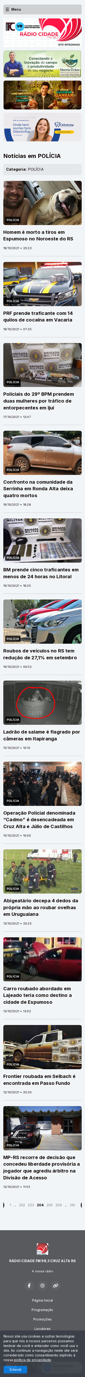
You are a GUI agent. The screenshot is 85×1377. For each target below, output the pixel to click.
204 (40, 1205)
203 (31, 1205)
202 (22, 1205)
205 (50, 1205)
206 (58, 1205)
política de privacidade (32, 1360)
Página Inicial (42, 1300)
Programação (42, 1310)
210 (72, 1205)
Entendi (15, 1370)
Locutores (42, 1329)
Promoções (42, 1319)
